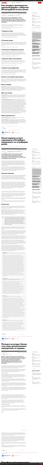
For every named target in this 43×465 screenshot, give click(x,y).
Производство (13, 130)
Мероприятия (24, 2)
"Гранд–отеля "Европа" (13, 88)
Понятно (40, 463)
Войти (39, 2)
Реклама (27, 2)
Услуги (12, 336)
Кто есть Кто (31, 2)
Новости (6, 130)
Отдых (25, 452)
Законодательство (18, 336)
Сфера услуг (15, 336)
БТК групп (6, 120)
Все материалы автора (9, 354)
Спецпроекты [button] (18, 2)
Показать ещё (33, 368)
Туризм (10, 452)
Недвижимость (34, 452)
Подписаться (26, 0)
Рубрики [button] (13, 2)
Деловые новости (25, 336)
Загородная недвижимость (29, 452)
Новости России (9, 336)
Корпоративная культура (21, 452)
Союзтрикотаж (12, 120)
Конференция (3, 453)
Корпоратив (16, 452)
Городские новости (5, 336)
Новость (4, 130)
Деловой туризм (7, 452)
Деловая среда (13, 452)
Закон (21, 336)
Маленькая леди (16, 120)
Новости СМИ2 (3, 134)
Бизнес (16, 130)
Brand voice (6, 453)
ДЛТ (9, 88)
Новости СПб (9, 130)
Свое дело (18, 130)
